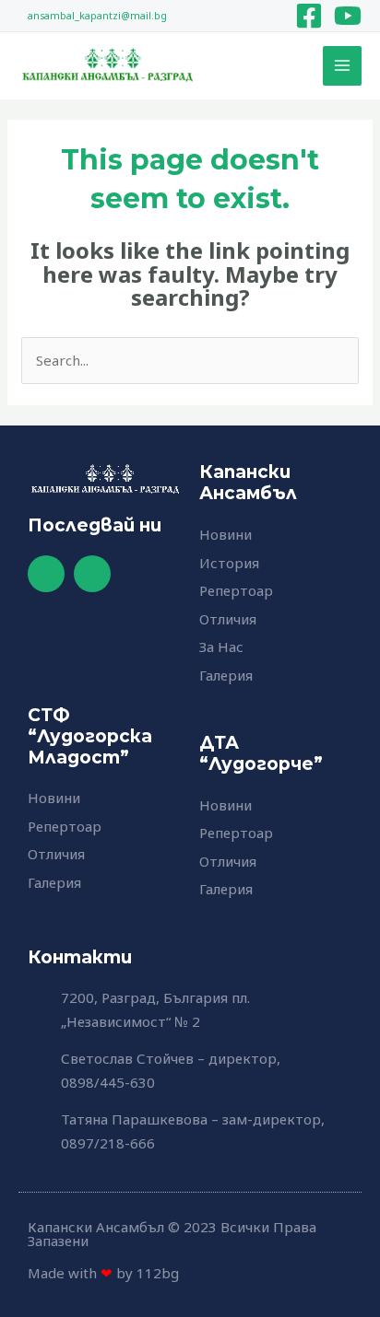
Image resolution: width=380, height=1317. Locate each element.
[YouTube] (348, 15)
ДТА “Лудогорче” (261, 753)
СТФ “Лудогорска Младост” (90, 736)
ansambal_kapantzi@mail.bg (97, 15)
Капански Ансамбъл (248, 482)
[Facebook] (309, 15)
